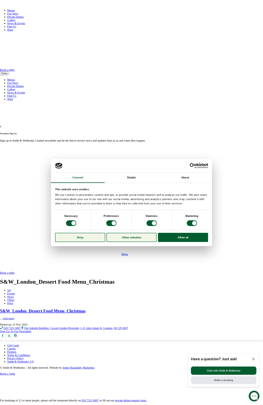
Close (4, 73)
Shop (10, 29)
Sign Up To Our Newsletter (15, 331)
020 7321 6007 (12, 328)
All (9, 290)
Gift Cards (13, 345)
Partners (11, 351)
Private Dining (15, 16)
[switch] (111, 223)
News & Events (16, 23)
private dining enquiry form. (131, 400)
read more (8, 318)
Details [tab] (131, 177)
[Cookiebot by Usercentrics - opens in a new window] (192, 165)
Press (10, 303)
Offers (10, 300)
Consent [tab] (77, 177)
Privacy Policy (15, 358)
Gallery (11, 20)
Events (11, 293)
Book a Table (7, 373)
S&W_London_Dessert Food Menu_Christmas (43, 311)
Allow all (183, 237)
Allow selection (131, 237)
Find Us (11, 26)
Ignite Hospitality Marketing (78, 367)
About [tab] (185, 177)
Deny (80, 237)
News (10, 296)
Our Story (12, 13)
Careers (11, 348)
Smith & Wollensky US (20, 361)
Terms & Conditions (18, 355)
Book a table (7, 69)
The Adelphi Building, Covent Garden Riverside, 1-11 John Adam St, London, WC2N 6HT (75, 328)
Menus (11, 10)
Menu (124, 254)
